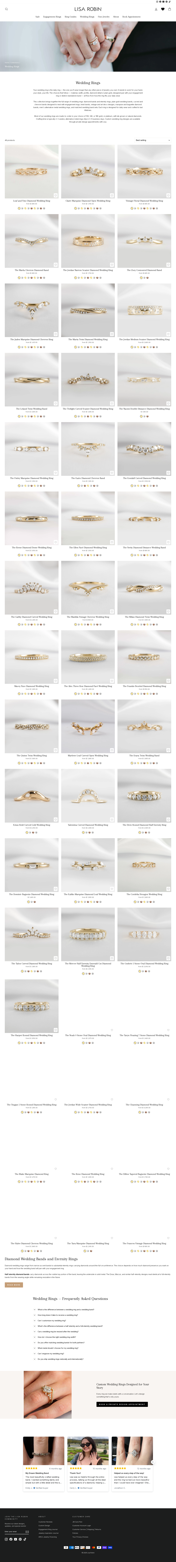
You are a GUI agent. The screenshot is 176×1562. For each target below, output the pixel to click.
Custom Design (44, 1525)
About (116, 16)
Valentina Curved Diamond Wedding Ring (88, 825)
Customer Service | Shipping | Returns (86, 1529)
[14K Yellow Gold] (25, 208)
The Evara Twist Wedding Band (144, 755)
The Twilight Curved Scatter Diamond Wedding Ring (88, 409)
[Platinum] (44, 208)
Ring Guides (70, 16)
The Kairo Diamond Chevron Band (88, 478)
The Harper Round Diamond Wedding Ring (32, 1035)
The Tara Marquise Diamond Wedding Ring (88, 1243)
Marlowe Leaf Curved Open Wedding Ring (88, 755)
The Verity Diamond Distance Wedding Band (144, 547)
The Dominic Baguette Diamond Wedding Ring (31, 894)
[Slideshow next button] (153, 1462)
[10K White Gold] (22, 208)
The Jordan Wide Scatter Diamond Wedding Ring (88, 1104)
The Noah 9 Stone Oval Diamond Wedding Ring (88, 1035)
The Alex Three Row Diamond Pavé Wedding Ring (88, 686)
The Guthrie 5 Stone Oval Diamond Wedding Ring (144, 963)
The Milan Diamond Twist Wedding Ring (144, 617)
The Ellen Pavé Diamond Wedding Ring (88, 547)
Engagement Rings (52, 16)
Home (7, 63)
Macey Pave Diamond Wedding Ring (31, 686)
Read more (13, 1285)
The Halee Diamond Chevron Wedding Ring (32, 1243)
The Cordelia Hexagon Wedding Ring (144, 894)
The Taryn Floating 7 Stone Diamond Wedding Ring (144, 1035)
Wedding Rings (87, 16)
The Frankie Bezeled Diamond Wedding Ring (144, 686)
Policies (75, 1533)
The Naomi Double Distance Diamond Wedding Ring (144, 409)
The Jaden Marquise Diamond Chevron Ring (31, 339)
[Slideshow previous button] (23, 1462)
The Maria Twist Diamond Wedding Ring (88, 339)
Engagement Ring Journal (48, 1529)
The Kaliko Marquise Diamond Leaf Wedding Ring (88, 894)
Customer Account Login (81, 1525)
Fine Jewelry (104, 16)
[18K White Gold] (38, 208)
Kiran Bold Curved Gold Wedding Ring (31, 825)
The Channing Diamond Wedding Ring (144, 1104)
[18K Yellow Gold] (35, 208)
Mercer (118, 1274)
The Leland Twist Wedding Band (31, 409)
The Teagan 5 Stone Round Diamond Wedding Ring (31, 1104)
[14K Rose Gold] (32, 208)
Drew (112, 1274)
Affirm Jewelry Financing (48, 1537)
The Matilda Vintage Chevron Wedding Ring (88, 617)
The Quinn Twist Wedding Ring (32, 755)
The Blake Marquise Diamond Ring (31, 1174)
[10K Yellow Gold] (19, 208)
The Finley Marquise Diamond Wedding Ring (31, 478)
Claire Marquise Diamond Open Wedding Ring (88, 201)
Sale (38, 16)
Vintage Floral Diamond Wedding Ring (144, 201)
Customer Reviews (45, 1522)
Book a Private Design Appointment (122, 1404)
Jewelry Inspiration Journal (48, 1533)
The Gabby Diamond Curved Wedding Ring (31, 617)
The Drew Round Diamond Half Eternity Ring (144, 825)
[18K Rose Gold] (41, 208)
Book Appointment (131, 16)
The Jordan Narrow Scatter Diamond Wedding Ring (88, 270)
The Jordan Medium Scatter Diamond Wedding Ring (144, 339)
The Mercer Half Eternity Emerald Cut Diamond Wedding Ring (88, 964)
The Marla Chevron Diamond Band (32, 270)
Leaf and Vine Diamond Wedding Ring (31, 201)
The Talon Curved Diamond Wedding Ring (31, 963)
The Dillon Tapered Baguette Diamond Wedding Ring (144, 1174)
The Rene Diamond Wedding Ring (88, 1174)
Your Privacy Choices (80, 1537)
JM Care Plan (77, 1522)
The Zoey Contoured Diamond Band (144, 270)
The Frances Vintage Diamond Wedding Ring (144, 1243)
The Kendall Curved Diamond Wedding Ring (144, 478)
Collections (15, 63)
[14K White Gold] (28, 208)
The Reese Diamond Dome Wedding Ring (31, 547)
